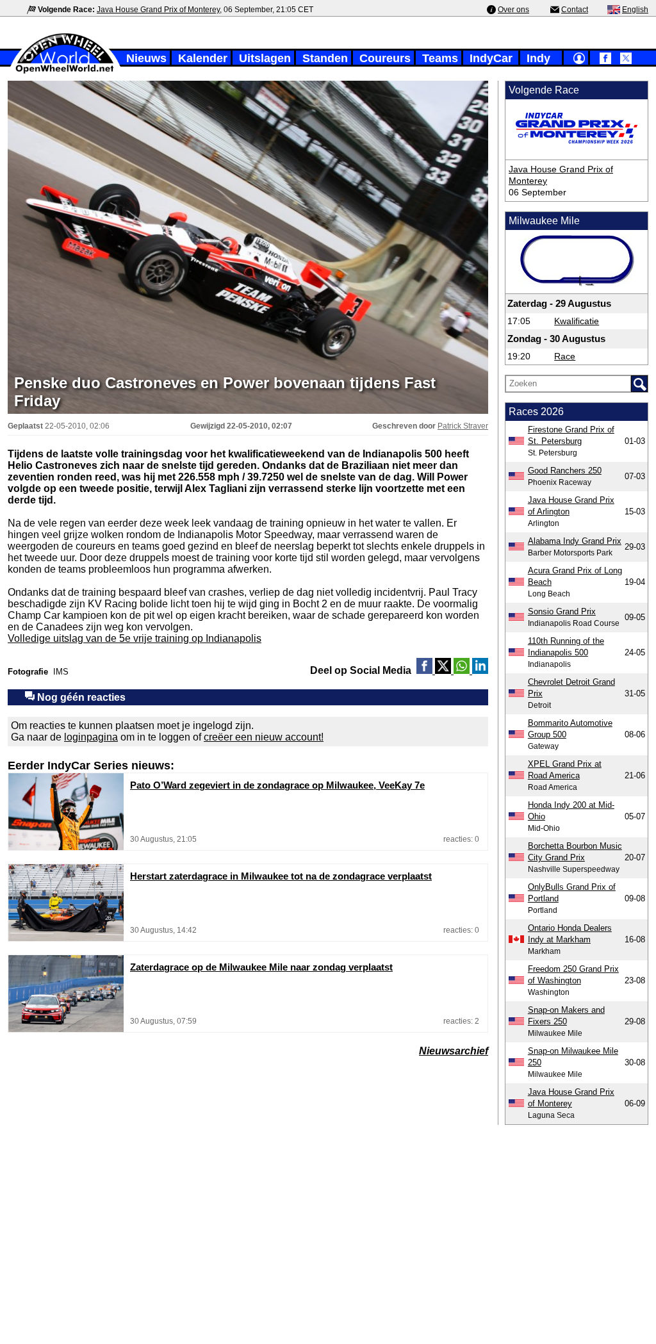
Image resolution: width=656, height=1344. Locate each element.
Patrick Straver (463, 426)
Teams (440, 58)
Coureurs (385, 58)
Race (564, 356)
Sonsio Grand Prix (562, 611)
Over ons (513, 9)
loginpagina (91, 737)
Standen (325, 58)
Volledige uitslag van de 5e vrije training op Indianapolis (134, 638)
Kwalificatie (576, 321)
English (635, 9)
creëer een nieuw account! (264, 737)
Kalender (202, 58)
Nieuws (146, 58)
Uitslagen (265, 58)
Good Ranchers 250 (565, 470)
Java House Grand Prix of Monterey (158, 9)
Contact (574, 9)
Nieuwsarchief (453, 1050)
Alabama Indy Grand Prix (574, 541)
